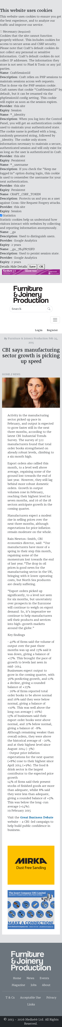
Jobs (34, 985)
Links (31, 1004)
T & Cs (10, 997)
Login (38, 330)
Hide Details (18, 266)
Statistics (9, 215)
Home (6, 374)
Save (32, 266)
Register (52, 330)
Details (4, 266)
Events (44, 978)
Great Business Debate (36, 817)
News (16, 374)
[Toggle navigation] (55, 319)
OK (41, 266)
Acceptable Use (30, 997)
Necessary (16, 31)
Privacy (51, 997)
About (46, 985)
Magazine (18, 985)
